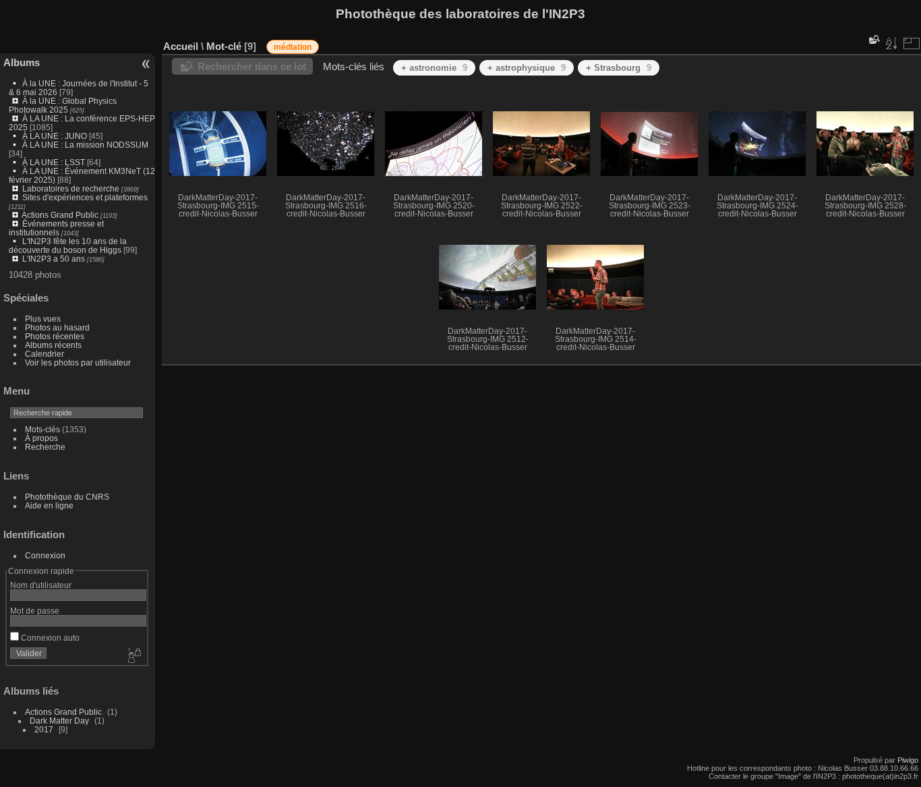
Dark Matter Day (59, 720)
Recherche (45, 446)
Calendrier (44, 353)
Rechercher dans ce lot (252, 66)
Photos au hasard (57, 327)
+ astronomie (434, 68)
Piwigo (907, 760)
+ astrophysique (526, 68)
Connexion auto (49, 637)
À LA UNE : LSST (53, 162)
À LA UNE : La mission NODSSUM (85, 144)
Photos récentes (54, 336)
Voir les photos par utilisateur (78, 362)
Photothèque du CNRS (67, 496)
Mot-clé (223, 46)
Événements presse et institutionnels (56, 228)
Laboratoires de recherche (70, 188)
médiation (292, 47)
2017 (43, 729)
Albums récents (53, 345)
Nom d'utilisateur (40, 585)
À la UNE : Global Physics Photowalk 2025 (63, 105)
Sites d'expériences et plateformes (85, 197)
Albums (21, 62)
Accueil (180, 46)
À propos (41, 438)
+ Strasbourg (618, 68)
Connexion (45, 555)
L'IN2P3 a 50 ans (53, 258)
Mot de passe (34, 610)
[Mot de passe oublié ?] (133, 656)
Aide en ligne (49, 505)
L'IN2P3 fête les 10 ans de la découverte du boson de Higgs (68, 245)
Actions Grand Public (60, 214)
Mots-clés (42, 429)
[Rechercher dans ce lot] (873, 39)
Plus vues (43, 318)
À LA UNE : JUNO (55, 136)
